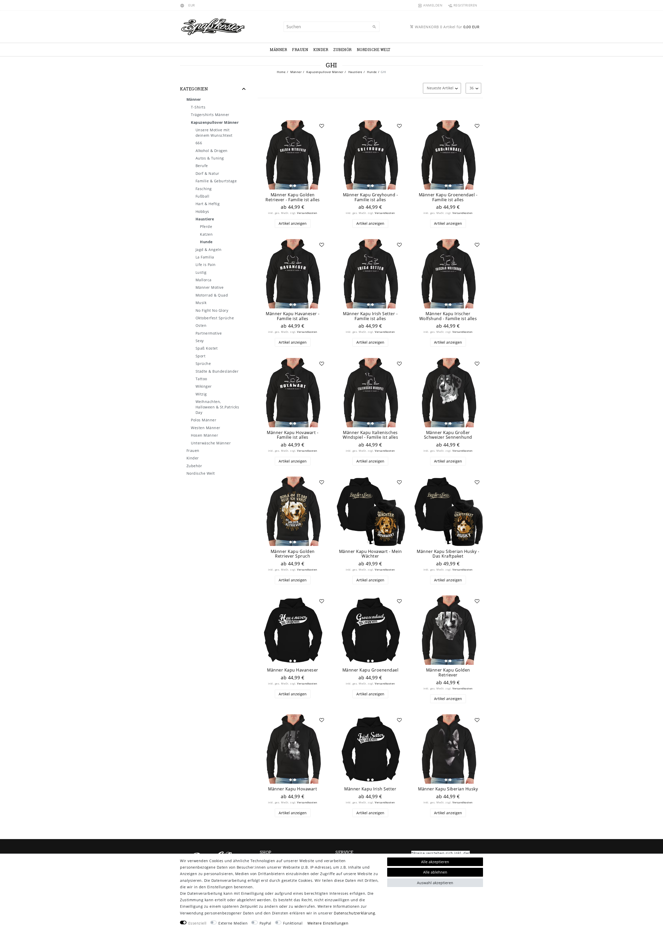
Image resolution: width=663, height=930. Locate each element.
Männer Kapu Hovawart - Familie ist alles (292, 435)
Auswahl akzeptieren (435, 882)
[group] (292, 155)
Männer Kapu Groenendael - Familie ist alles (448, 197)
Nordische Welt (374, 49)
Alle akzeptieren (435, 861)
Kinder (320, 49)
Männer (278, 49)
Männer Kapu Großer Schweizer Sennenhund (448, 435)
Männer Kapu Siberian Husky (448, 789)
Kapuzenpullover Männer (324, 72)
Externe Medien (233, 923)
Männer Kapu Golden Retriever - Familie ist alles (292, 197)
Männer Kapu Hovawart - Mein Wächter (370, 554)
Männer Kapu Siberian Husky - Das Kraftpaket (448, 554)
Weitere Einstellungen (328, 923)
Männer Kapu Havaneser (292, 670)
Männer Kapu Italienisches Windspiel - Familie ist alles (370, 435)
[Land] (183, 5)
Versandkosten (307, 213)
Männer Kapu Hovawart (292, 789)
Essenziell (197, 923)
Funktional (292, 923)
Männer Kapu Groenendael (370, 670)
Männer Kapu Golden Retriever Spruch (293, 554)
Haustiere (354, 72)
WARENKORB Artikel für (447, 26)
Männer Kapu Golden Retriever (448, 672)
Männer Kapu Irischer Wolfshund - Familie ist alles (448, 316)
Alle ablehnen (435, 872)
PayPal (265, 923)
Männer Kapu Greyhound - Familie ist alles (370, 197)
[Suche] (374, 27)
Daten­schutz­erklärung (354, 913)
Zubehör (342, 49)
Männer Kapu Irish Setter (370, 789)
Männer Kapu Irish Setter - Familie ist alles (370, 316)
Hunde (371, 72)
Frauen (300, 49)
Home (281, 72)
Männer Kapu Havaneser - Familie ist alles (293, 316)
